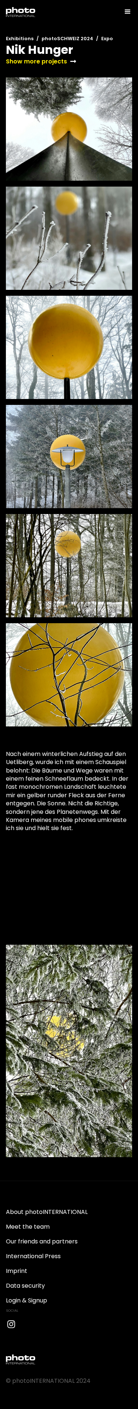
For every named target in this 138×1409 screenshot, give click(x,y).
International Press (33, 1256)
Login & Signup (26, 1300)
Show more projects (36, 62)
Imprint (16, 1271)
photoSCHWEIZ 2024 (67, 38)
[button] (124, 12)
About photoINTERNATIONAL (47, 1212)
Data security (25, 1285)
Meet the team (28, 1226)
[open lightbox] (69, 129)
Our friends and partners (42, 1241)
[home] (20, 12)
